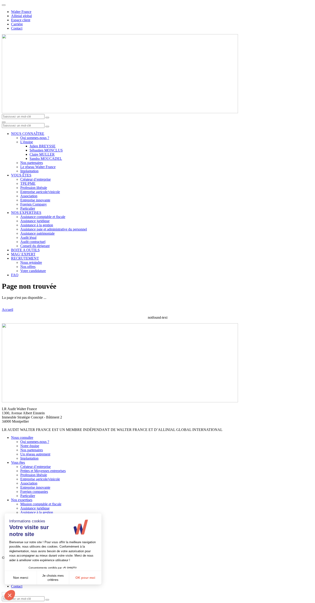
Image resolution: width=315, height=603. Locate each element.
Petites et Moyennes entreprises (43, 471)
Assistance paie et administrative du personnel (53, 229)
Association (28, 196)
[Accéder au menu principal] (4, 122)
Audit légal (28, 237)
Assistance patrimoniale (37, 233)
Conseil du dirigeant (35, 246)
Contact (16, 28)
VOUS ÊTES (21, 175)
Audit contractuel (32, 242)
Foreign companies (34, 492)
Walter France (21, 12)
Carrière (17, 24)
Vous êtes (18, 462)
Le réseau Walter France (38, 167)
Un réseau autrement (35, 454)
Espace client (20, 20)
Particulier (27, 208)
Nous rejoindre (31, 262)
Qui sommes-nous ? (34, 138)
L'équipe (26, 142)
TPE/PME (28, 183)
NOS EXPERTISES (26, 213)
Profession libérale (33, 188)
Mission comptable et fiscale (40, 504)
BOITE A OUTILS (25, 250)
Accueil (7, 310)
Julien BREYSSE (43, 146)
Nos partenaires (31, 163)
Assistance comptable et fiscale (42, 217)
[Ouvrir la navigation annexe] (4, 5)
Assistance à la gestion (36, 225)
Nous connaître (22, 437)
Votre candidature (33, 271)
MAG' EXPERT (23, 254)
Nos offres (28, 267)
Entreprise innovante (35, 200)
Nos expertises (21, 500)
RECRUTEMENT (25, 258)
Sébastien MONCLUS (46, 150)
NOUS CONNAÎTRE (27, 134)
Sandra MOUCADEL (46, 159)
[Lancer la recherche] (47, 117)
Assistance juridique (35, 221)
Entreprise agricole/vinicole (40, 192)
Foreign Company (33, 204)
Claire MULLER (42, 154)
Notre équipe (29, 446)
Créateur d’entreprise (35, 179)
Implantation (29, 171)
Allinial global (21, 16)
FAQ (14, 275)
